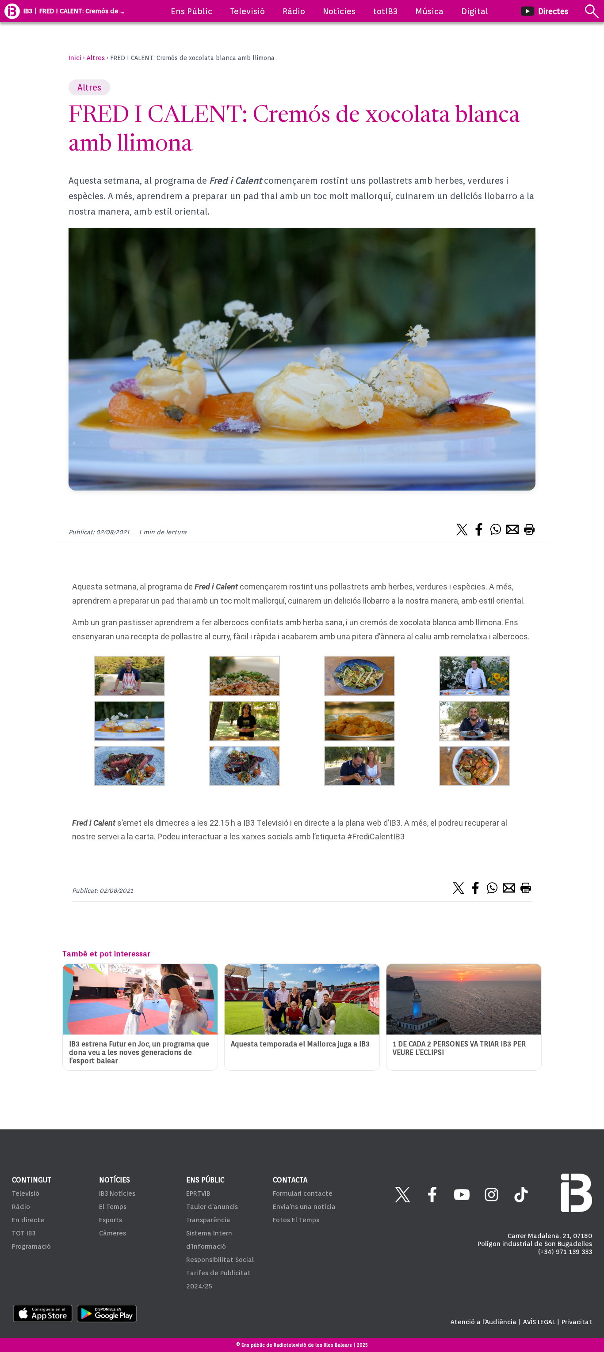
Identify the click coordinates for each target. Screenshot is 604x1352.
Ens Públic (191, 11)
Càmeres (112, 1233)
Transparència (208, 1220)
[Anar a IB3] (12, 11)
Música (429, 11)
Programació (31, 1246)
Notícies (339, 11)
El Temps (112, 1207)
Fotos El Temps (296, 1220)
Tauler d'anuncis (212, 1207)
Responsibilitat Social (220, 1260)
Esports (110, 1220)
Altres (96, 58)
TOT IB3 (23, 1233)
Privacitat (577, 1322)
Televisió (247, 11)
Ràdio (294, 11)
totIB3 (385, 11)
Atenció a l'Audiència (483, 1322)
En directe (28, 1220)
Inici (75, 58)
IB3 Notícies (117, 1193)
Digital (474, 11)
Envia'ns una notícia (304, 1207)
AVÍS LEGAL (539, 1322)
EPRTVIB (198, 1193)
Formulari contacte (303, 1193)
